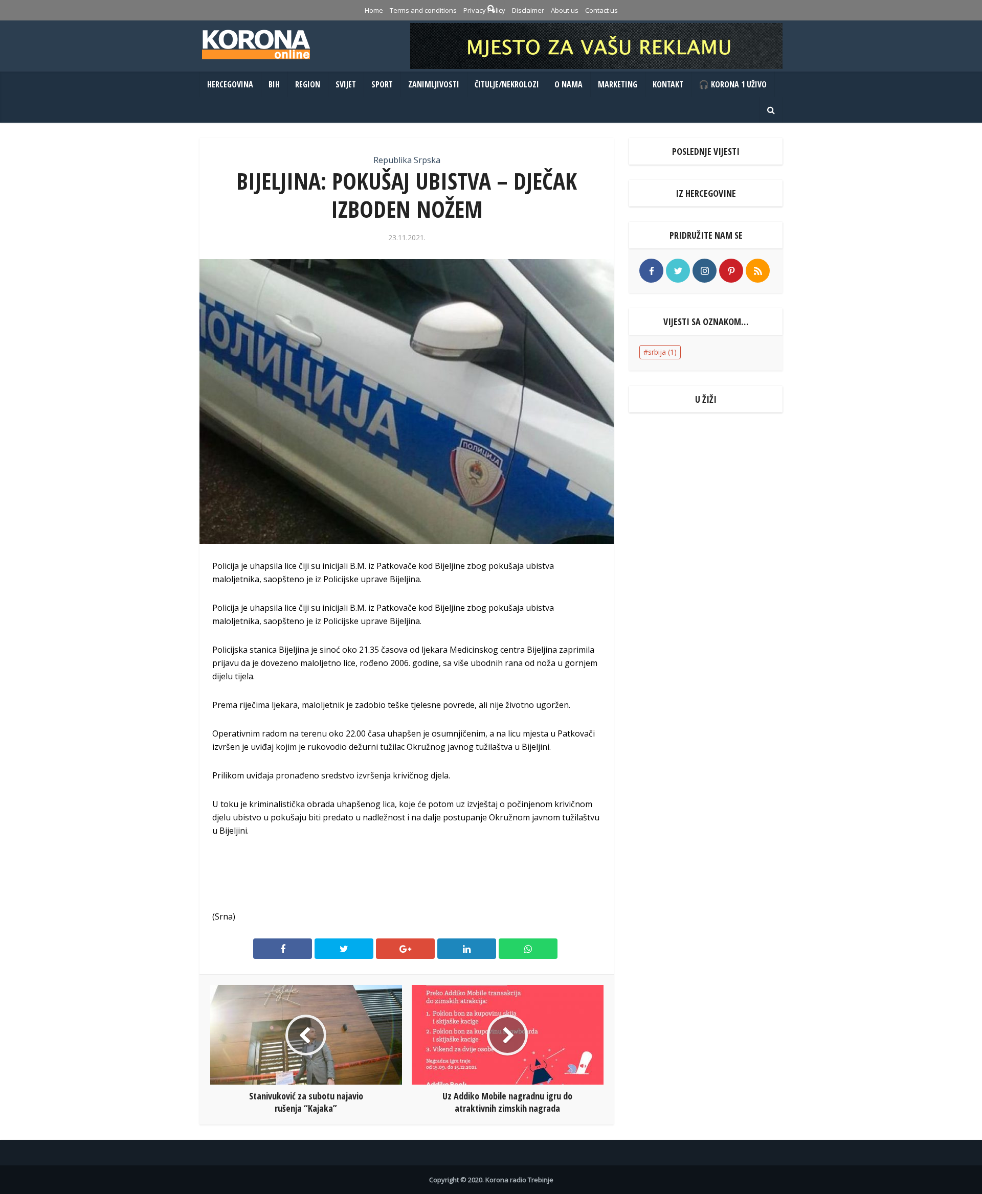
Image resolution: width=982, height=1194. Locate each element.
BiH (274, 84)
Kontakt (668, 84)
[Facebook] (651, 271)
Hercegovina (230, 84)
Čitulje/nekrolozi (507, 84)
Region (307, 84)
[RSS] (758, 271)
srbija (662, 352)
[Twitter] (678, 271)
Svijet (346, 84)
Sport (382, 84)
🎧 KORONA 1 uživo (733, 84)
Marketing (617, 84)
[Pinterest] (731, 271)
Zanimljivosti (433, 84)
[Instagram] (705, 271)
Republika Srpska (406, 160)
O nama (568, 84)
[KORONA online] (255, 44)
